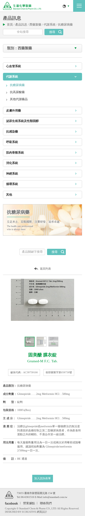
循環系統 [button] (12, 184)
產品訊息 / (22, 24)
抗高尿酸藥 (17, 92)
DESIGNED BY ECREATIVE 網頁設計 (26, 511)
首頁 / (11, 24)
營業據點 (29, 503)
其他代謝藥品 (19, 99)
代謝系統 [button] (12, 76)
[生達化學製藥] (9, 494)
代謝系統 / (51, 24)
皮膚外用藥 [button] (13, 110)
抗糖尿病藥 (65, 24)
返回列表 (45, 268)
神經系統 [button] (12, 173)
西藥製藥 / (36, 24)
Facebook (11, 503)
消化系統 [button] (12, 163)
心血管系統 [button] (13, 66)
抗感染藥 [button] (12, 131)
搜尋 (52, 32)
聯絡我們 (46, 503)
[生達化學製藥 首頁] (22, 6)
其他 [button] (9, 194)
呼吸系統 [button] (12, 142)
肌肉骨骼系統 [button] (15, 152)
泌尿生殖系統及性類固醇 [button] (22, 121)
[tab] (42, 66)
